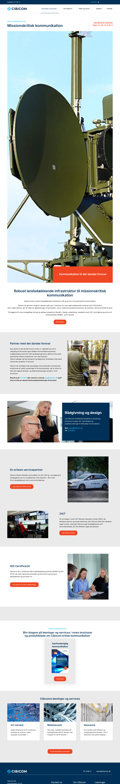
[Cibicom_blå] (17, 8)
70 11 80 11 (23, 378)
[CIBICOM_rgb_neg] (17, 770)
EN (95, 2)
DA (92, 2)
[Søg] (98, 2)
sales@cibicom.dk (75, 428)
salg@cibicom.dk (51, 378)
